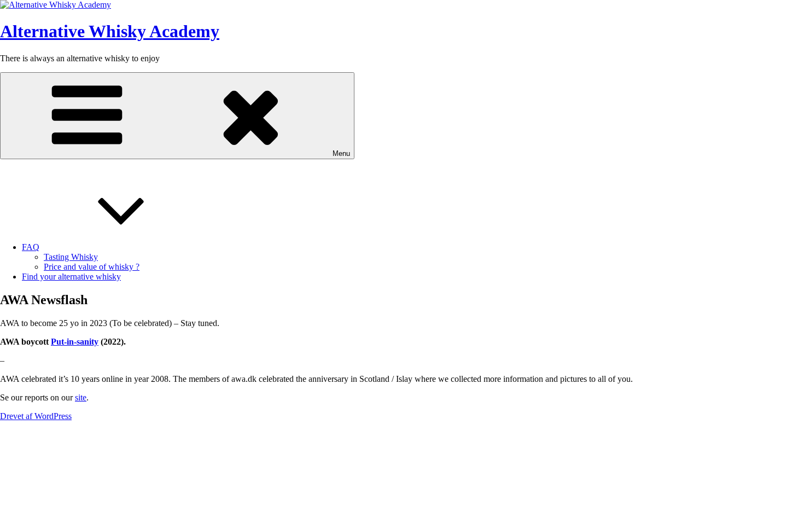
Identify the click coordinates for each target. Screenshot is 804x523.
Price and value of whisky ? (91, 266)
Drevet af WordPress (36, 416)
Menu (341, 153)
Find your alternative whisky (71, 276)
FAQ (30, 247)
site (80, 397)
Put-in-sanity (74, 341)
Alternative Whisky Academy (109, 31)
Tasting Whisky (71, 257)
